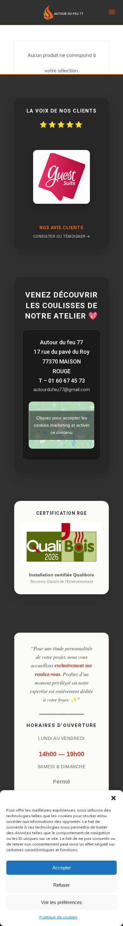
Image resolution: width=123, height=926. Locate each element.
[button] (113, 798)
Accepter (61, 867)
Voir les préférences (61, 902)
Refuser (61, 885)
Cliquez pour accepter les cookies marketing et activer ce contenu (62, 425)
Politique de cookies (58, 917)
